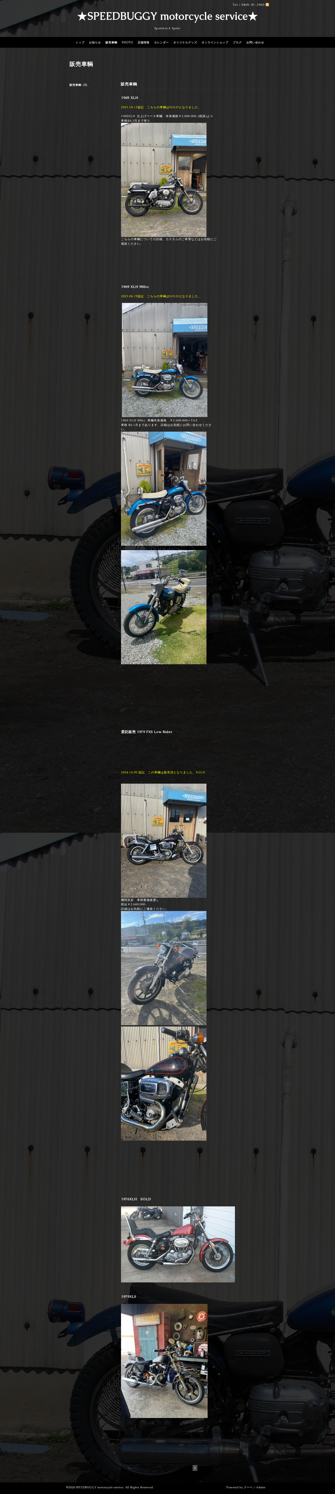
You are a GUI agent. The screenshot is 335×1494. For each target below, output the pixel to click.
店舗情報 (143, 42)
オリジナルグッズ (185, 42)
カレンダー (161, 42)
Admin (260, 1487)
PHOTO (127, 42)
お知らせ (95, 42)
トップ (80, 42)
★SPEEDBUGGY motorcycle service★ (167, 16)
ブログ (237, 42)
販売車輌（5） (79, 85)
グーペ (248, 1487)
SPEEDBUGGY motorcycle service (99, 1487)
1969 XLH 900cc (135, 286)
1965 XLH (129, 97)
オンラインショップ (215, 42)
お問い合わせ (255, 42)
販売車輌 (111, 42)
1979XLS (128, 1296)
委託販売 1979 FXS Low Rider (146, 732)
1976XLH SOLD (136, 1199)
